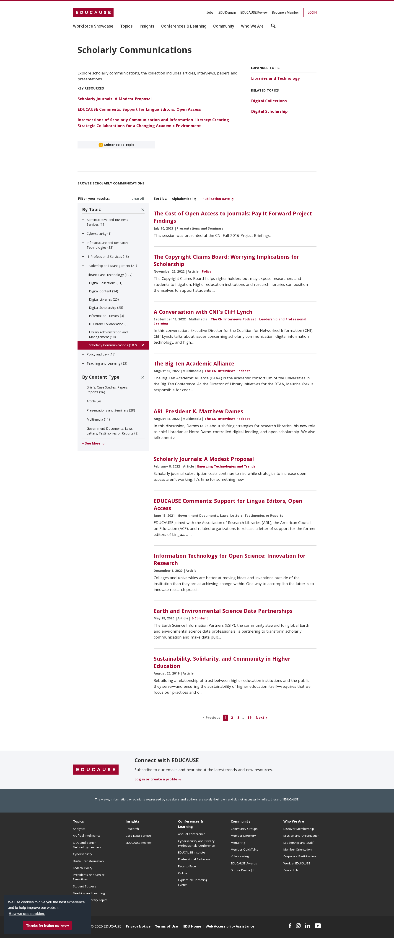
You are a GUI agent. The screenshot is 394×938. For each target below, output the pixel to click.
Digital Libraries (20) (104, 300)
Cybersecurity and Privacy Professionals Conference (196, 844)
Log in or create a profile (156, 780)
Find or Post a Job (243, 870)
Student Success (84, 886)
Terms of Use (166, 927)
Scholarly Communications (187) (113, 345)
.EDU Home (191, 927)
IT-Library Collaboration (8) (109, 324)
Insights (133, 822)
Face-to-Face (187, 866)
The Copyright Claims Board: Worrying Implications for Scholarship (226, 261)
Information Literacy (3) (106, 316)
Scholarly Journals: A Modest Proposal (115, 99)
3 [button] (238, 718)
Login (312, 12)
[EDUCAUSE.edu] (93, 12)
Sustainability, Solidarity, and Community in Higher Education (222, 663)
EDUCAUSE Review (254, 12)
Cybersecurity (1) (99, 234)
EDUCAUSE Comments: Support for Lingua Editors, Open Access (139, 110)
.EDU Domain (227, 12)
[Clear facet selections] (143, 210)
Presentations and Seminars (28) (111, 411)
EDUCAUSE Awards (244, 863)
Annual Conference (191, 834)
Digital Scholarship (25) (106, 308)
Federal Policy (82, 868)
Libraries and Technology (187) (109, 275)
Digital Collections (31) (105, 283)
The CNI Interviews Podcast (233, 319)
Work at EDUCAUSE (296, 863)
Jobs (209, 12)
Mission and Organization (301, 835)
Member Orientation (297, 849)
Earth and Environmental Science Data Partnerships (223, 611)
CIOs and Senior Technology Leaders (87, 845)
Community (240, 822)
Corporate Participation (299, 856)
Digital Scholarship (269, 112)
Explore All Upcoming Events (192, 882)
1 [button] (226, 718)
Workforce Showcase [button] (93, 26)
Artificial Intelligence (87, 835)
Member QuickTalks (244, 849)
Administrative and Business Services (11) (107, 222)
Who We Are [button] (252, 26)
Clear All (138, 199)
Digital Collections (269, 101)
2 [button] (232, 718)
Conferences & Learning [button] (183, 26)
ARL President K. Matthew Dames (198, 412)
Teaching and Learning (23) (107, 364)
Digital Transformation (88, 861)
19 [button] (249, 718)
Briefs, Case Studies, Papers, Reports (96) (107, 390)
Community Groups (244, 829)
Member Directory (243, 835)
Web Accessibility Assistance (230, 927)
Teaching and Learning (89, 893)
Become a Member (285, 12)
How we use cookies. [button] (27, 914)
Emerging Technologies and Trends (226, 467)
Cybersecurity (82, 854)
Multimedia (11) (98, 420)
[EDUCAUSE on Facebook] (290, 926)
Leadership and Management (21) (112, 266)
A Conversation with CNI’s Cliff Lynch (203, 312)
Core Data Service (138, 835)
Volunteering (240, 856)
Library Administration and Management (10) (108, 335)
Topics (78, 822)
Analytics (79, 829)
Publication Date (216, 199)
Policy (206, 272)
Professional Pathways (194, 859)
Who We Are (293, 822)
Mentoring (238, 843)
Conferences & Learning (190, 824)
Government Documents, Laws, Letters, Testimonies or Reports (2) (112, 431)
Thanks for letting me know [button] (47, 925)
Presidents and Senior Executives (88, 877)
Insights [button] (147, 26)
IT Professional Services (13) (108, 257)
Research (132, 829)
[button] (324, 927)
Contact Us (290, 870)
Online (182, 873)
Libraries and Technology (275, 79)
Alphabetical (182, 199)
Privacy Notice (138, 927)
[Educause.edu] (96, 770)
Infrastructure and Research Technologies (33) (107, 245)
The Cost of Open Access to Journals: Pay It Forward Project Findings (233, 218)
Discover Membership (298, 829)
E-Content (200, 618)
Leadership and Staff (298, 843)
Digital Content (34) (103, 291)
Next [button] (260, 718)
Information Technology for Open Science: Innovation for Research (230, 560)
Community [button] (223, 26)
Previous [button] (213, 718)
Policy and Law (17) (101, 355)
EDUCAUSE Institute (191, 852)
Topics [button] (126, 26)
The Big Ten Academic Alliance (194, 364)
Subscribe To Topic (118, 145)
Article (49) (95, 401)
